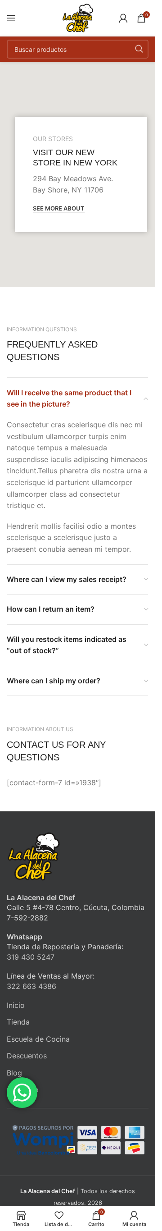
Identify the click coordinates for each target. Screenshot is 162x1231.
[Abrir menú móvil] (11, 18)
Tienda (18, 1021)
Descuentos (27, 1055)
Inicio (16, 1005)
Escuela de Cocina (38, 1038)
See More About (59, 208)
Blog (14, 1072)
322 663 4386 (31, 986)
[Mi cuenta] (123, 18)
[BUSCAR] (139, 49)
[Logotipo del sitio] (78, 17)
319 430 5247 (30, 956)
